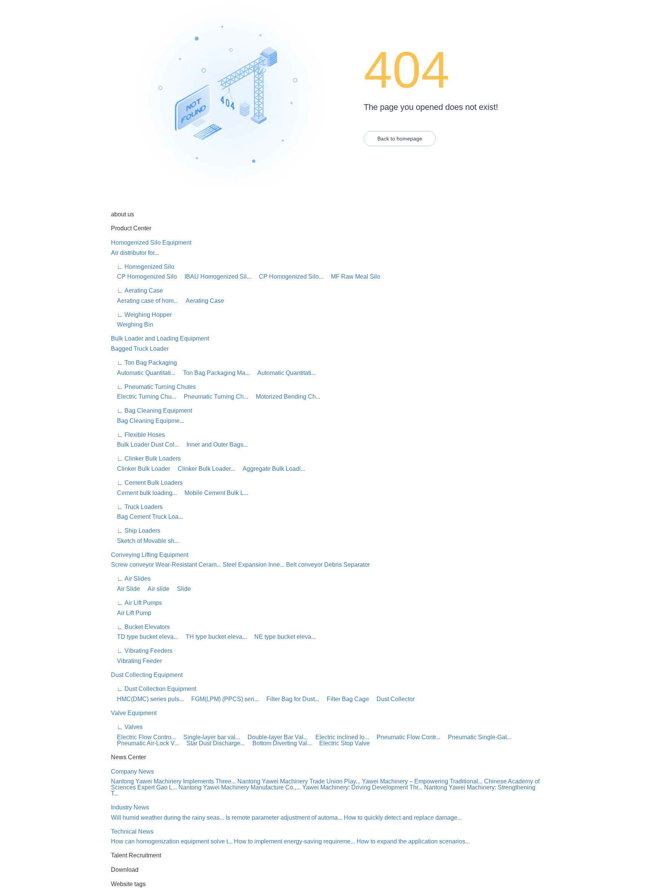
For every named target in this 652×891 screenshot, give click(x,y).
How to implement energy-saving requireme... (294, 841)
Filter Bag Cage (345, 699)
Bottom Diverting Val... (279, 743)
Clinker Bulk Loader (140, 469)
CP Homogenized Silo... (288, 276)
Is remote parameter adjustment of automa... (284, 817)
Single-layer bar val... (208, 737)
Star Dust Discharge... (212, 743)
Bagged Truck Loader (140, 348)
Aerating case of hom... (144, 301)
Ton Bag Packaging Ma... (213, 373)
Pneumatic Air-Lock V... (145, 743)
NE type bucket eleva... (282, 637)
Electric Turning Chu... (143, 396)
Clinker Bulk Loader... (203, 469)
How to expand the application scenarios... (413, 841)
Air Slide (125, 589)
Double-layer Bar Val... (274, 737)
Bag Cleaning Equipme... (147, 421)
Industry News (130, 807)
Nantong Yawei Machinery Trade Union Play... (298, 781)
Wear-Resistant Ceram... (188, 564)
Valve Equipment (134, 713)
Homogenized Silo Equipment (151, 242)
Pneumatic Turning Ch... (213, 396)
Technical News (132, 831)
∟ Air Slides (131, 578)
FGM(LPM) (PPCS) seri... (222, 699)
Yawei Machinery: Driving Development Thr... (362, 787)
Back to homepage (399, 139)
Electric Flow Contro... (143, 737)
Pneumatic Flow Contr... (405, 737)
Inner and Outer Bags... (214, 444)
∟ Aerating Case (137, 290)
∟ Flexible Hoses (138, 435)
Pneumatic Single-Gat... (476, 737)
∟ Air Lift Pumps (136, 603)
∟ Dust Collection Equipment (153, 689)
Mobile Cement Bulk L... (213, 493)
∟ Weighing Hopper (141, 314)
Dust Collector (393, 699)
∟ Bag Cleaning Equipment (151, 410)
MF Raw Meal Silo (352, 276)
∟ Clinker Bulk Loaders (146, 458)
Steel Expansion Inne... (253, 564)
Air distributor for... (135, 253)
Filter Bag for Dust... (289, 699)
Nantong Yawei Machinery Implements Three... (173, 781)
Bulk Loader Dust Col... (145, 444)
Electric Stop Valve (341, 743)
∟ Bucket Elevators (140, 627)
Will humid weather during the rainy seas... (167, 817)
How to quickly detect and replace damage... (403, 817)
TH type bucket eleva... (213, 637)
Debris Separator (347, 564)
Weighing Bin (132, 324)
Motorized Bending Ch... (285, 396)
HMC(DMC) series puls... (147, 699)
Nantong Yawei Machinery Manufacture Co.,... (239, 787)
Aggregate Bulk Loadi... (271, 469)
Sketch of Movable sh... (145, 541)
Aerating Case (202, 301)
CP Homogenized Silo (144, 276)
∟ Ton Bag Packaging (144, 362)
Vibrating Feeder (136, 661)
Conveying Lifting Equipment (149, 555)
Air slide (155, 589)
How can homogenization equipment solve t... (171, 841)
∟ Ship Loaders (135, 530)
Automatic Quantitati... (143, 373)
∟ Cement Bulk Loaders (147, 482)
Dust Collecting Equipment (147, 675)
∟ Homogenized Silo (142, 267)
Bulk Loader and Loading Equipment (160, 338)
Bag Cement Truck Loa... (147, 516)
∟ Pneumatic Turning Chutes (153, 387)
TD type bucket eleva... (144, 637)
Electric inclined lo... (339, 737)
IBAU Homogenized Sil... (214, 276)
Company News (132, 771)
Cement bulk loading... (144, 493)
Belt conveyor (304, 564)
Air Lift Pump (131, 613)
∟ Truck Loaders (137, 507)
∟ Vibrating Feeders (141, 650)
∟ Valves (127, 727)
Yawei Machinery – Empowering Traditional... (422, 781)
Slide (181, 589)
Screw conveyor (132, 564)
